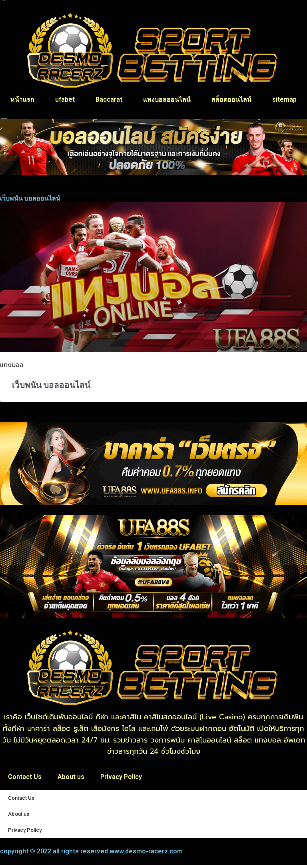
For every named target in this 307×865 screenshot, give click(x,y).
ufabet (65, 99)
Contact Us (25, 777)
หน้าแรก (22, 99)
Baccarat (109, 99)
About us (71, 777)
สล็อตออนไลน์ (231, 99)
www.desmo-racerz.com (146, 851)
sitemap (284, 99)
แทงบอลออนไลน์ (167, 99)
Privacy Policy (121, 777)
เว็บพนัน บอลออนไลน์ (51, 385)
